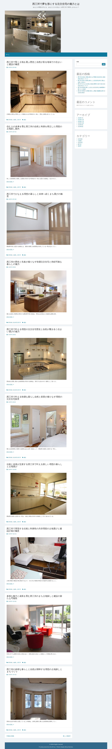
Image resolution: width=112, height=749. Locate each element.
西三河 (19, 119)
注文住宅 (15, 322)
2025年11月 (81, 121)
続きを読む (10, 182)
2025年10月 (81, 123)
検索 (78, 61)
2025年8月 (80, 126)
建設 (25, 119)
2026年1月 (80, 118)
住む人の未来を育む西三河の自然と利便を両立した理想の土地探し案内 (34, 127)
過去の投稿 (11, 736)
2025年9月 (80, 125)
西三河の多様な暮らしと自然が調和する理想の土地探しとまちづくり (34, 670)
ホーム (7, 54)
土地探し (15, 119)
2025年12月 (81, 119)
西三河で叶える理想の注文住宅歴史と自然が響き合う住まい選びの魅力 (34, 330)
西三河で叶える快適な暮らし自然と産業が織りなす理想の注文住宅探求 (34, 397)
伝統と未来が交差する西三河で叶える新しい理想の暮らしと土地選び (34, 465)
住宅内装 (10, 119)
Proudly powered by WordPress (47, 747)
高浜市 (79, 146)
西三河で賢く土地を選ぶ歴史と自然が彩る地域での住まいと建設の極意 (34, 63)
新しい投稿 (66, 736)
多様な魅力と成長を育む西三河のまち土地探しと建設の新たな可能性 (34, 597)
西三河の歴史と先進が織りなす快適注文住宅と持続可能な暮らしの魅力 (34, 262)
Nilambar (70, 747)
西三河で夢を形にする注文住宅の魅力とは (56, 4)
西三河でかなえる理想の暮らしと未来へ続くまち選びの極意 (35, 195)
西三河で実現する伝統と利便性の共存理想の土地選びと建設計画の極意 (34, 529)
